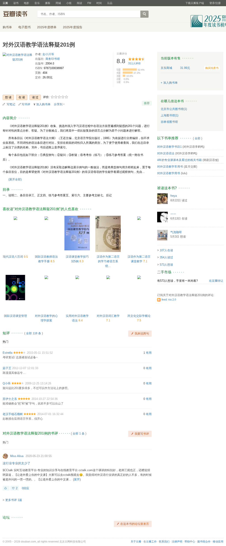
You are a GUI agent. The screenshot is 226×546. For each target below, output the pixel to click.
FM (89, 3)
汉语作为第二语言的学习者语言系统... (108, 261)
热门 (5, 341)
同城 (58, 3)
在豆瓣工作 (150, 541)
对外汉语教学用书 (168, 173)
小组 (69, 3)
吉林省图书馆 (169, 121)
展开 (77, 479)
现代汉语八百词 (13, 256)
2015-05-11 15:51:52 (40, 352)
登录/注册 (215, 3)
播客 (47, 3)
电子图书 (24, 27)
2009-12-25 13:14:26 (38, 383)
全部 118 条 (33, 333)
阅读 (79, 3)
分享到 (58, 104)
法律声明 (177, 541)
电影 (26, 3)
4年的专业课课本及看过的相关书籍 (179, 160)
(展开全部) (15, 179)
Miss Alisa (16, 456)
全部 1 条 (79, 433)
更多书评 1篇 (13, 500)
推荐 (147, 103)
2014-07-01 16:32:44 (50, 414)
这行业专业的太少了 (16, 463)
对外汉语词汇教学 (108, 315)
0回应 (25, 488)
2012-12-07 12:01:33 (25, 368)
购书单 (7, 27)
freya (173, 195)
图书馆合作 (204, 541)
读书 (16, 3)
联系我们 (164, 541)
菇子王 (7, 368)
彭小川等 (48, 54)
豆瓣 (5, 3)
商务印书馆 (52, 58)
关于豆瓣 (136, 541)
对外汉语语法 (165, 153)
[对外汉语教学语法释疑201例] (17, 58)
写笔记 (11, 104)
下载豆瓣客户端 (194, 3)
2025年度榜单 (46, 27)
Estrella (7, 352)
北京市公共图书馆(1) (174, 109)
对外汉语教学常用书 (170, 166)
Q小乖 (7, 383)
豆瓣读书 (19, 14)
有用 (149, 352)
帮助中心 (190, 541)
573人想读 (166, 264)
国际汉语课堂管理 (15, 315)
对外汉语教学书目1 (169, 146)
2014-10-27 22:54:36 (45, 399)
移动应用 (218, 541)
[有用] (6, 488)
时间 (99, 3)
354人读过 (166, 257)
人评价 (134, 63)
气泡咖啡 (176, 232)
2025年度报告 (72, 27)
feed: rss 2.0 (169, 299)
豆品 (109, 3)
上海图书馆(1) (169, 115)
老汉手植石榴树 (13, 414)
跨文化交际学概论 (139, 315)
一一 (173, 214)
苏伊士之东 (10, 399)
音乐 (37, 3)
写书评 (26, 104)
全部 (197, 138)
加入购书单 (43, 104)
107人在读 (166, 250)
